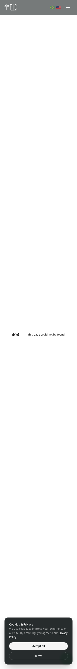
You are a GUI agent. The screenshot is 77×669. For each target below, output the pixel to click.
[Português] (52, 7)
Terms (38, 656)
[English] (58, 7)
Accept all (38, 646)
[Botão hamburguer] (68, 7)
